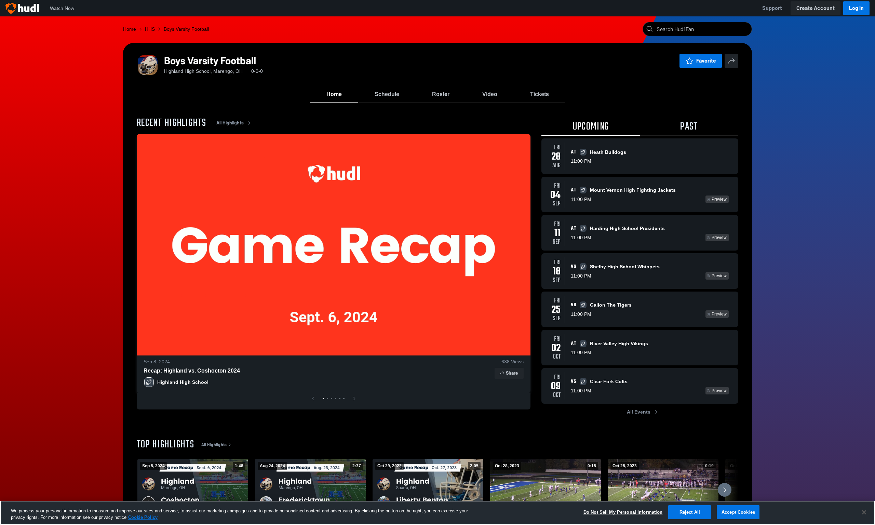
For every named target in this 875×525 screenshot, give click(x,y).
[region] (437, 513)
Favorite (706, 60)
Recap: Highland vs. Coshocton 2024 (192, 371)
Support (772, 8)
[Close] (864, 512)
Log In (856, 8)
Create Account (815, 8)
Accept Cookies (738, 512)
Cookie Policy (143, 517)
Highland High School (182, 382)
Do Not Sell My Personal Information (623, 512)
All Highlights (230, 123)
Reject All (689, 512)
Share (512, 373)
